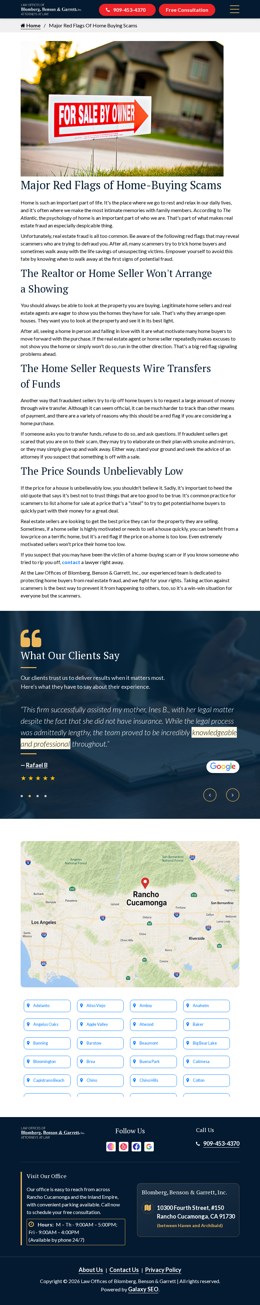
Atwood (146, 1024)
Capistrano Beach (48, 1080)
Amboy (146, 1005)
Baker (198, 1024)
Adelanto (41, 1005)
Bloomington (44, 1061)
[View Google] (149, 1146)
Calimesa (201, 1061)
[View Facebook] (136, 1146)
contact (71, 562)
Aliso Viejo (96, 1005)
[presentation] (210, 795)
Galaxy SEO (143, 1289)
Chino (92, 1080)
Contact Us (124, 1269)
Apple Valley (97, 1024)
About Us (91, 1269)
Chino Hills (149, 1080)
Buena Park (150, 1061)
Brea (91, 1061)
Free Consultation (187, 10)
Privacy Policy (163, 1269)
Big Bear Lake (205, 1043)
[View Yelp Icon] (123, 1146)
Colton (199, 1080)
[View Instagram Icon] (111, 1146)
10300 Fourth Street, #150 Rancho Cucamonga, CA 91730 (196, 1216)
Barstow (94, 1043)
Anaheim (201, 1005)
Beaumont (149, 1043)
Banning (40, 1043)
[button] (22, 796)
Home (33, 25)
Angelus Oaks (45, 1024)
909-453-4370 (129, 10)
